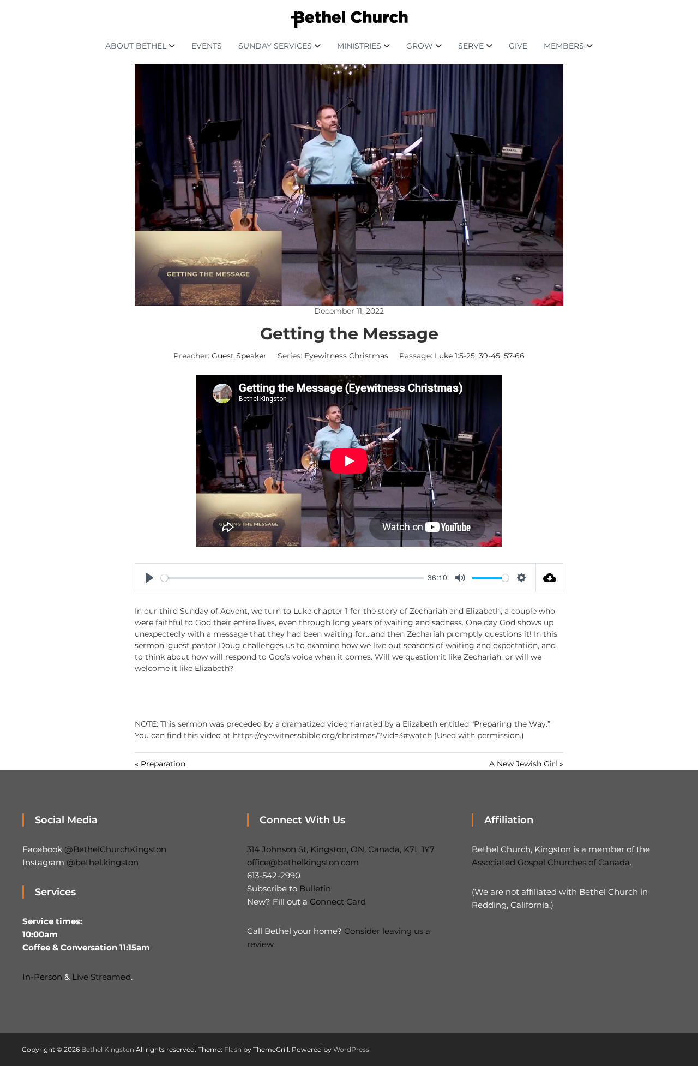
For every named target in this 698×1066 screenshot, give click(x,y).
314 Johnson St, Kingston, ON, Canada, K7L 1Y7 (341, 849)
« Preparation (160, 764)
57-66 (514, 356)
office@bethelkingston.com (303, 862)
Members (564, 46)
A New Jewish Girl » (526, 764)
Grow (419, 46)
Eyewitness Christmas (346, 356)
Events (206, 46)
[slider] (292, 578)
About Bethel (135, 46)
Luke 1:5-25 (455, 356)
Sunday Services (275, 46)
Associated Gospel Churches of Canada (551, 862)
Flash (233, 1049)
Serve (471, 46)
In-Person (42, 977)
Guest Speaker (239, 356)
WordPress (351, 1049)
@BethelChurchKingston (115, 849)
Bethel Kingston (107, 1049)
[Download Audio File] (549, 577)
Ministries (359, 46)
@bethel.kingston (103, 862)
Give (518, 46)
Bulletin (315, 888)
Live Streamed (101, 977)
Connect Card (338, 901)
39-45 (489, 356)
